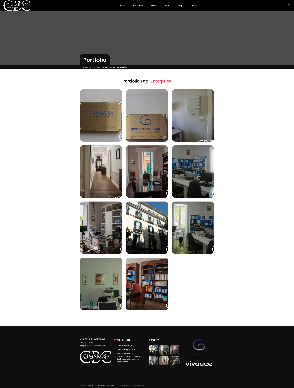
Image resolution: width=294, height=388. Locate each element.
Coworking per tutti (126, 349)
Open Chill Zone (143, 137)
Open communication (143, 303)
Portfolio (96, 67)
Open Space (94, 305)
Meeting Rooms (189, 249)
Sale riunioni (137, 189)
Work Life (90, 245)
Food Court (94, 249)
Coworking (182, 186)
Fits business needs (145, 193)
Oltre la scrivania (124, 345)
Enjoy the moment (99, 193)
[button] (289, 5)
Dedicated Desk (143, 249)
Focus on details (97, 137)
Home (86, 67)
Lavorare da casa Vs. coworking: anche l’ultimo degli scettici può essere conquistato (128, 357)
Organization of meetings (189, 191)
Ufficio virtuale (138, 133)
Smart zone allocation (186, 135)
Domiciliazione (92, 133)
